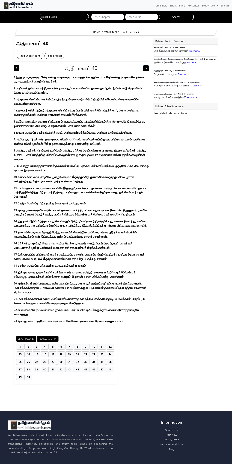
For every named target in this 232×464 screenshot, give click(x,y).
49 (20, 377)
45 (85, 369)
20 (77, 354)
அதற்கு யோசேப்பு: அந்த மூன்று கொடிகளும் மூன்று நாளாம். (52, 203)
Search (225, 5)
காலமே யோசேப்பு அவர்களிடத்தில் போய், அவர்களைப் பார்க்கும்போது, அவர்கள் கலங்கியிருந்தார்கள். (74, 132)
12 (110, 346)
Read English (54, 55)
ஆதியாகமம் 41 (48, 339)
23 (102, 354)
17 (52, 354)
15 (36, 354)
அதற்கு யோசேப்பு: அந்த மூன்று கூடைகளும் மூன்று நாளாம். (52, 265)
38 (28, 369)
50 (28, 377)
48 (110, 369)
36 (110, 362)
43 (69, 369)
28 (44, 362)
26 (28, 362)
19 (69, 354)
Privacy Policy (171, 439)
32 (77, 362)
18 (61, 354)
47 (102, 369)
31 (69, 362)
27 (36, 362)
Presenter (193, 5)
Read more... (194, 51)
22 (93, 354)
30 (61, 362)
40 (44, 369)
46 (93, 369)
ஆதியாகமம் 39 (26, 339)
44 (77, 369)
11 (102, 346)
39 (36, 369)
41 (52, 369)
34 (93, 362)
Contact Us (171, 430)
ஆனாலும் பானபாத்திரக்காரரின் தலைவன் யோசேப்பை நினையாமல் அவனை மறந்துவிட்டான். (71, 321)
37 (20, 369)
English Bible (177, 5)
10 (93, 346)
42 (61, 369)
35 (102, 362)
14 (28, 354)
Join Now (172, 434)
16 (44, 354)
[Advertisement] (117, 400)
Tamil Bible (161, 5)
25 (20, 362)
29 (52, 362)
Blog (171, 449)
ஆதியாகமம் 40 (131, 32)
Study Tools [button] (209, 5)
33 (85, 362)
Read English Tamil (30, 55)
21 (85, 354)
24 (110, 354)
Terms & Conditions (171, 444)
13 (20, 354)
